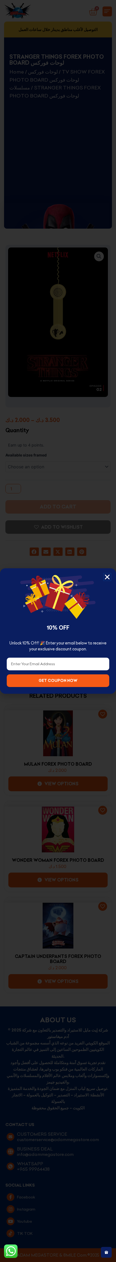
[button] (107, 577)
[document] (58, 631)
